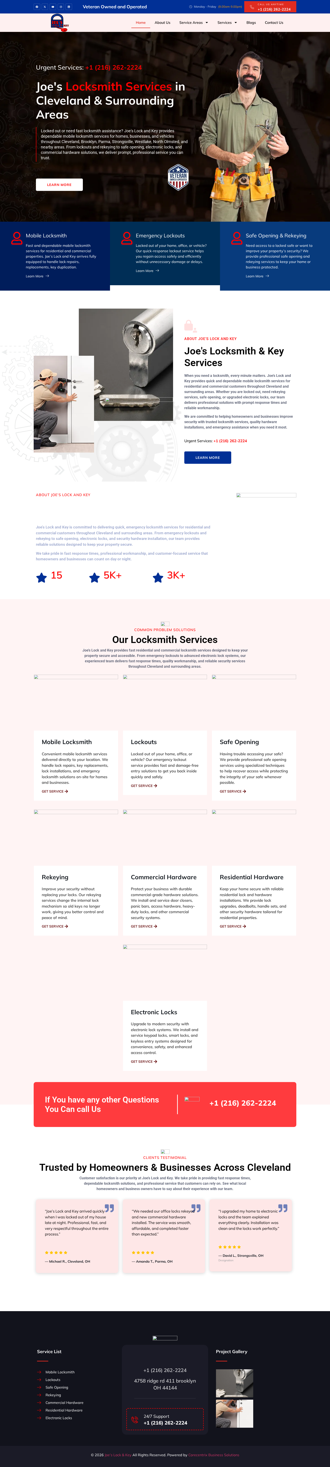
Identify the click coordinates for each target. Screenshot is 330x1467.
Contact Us (274, 22)
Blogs (251, 22)
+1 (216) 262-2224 (242, 1102)
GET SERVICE (53, 791)
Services (225, 22)
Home (141, 22)
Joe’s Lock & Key (118, 1455)
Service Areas (191, 22)
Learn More (59, 185)
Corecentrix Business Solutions (213, 1455)
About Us (162, 22)
